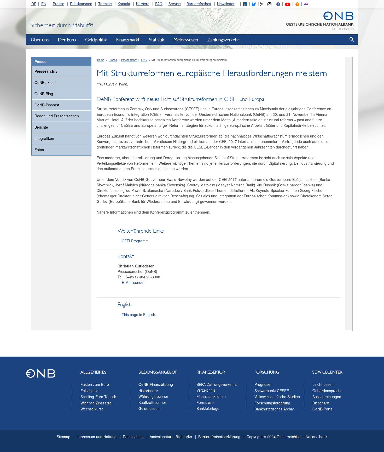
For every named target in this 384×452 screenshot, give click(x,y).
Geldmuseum (149, 408)
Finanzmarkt (127, 40)
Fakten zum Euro (94, 384)
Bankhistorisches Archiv (274, 408)
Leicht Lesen (323, 384)
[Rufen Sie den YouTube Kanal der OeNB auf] (287, 3)
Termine (105, 3)
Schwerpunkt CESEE (271, 390)
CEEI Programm (135, 240)
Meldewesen (185, 40)
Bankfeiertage (207, 408)
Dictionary (320, 402)
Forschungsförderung (272, 402)
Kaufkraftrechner (152, 402)
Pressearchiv (45, 71)
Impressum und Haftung (97, 436)
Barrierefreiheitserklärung (219, 436)
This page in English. (139, 314)
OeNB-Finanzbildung (155, 384)
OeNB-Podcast (46, 104)
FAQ (158, 3)
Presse (58, 3)
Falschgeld (89, 390)
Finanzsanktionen (211, 396)
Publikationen (81, 3)
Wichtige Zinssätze (96, 402)
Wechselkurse (92, 408)
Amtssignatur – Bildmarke (171, 436)
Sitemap (63, 436)
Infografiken (44, 138)
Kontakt (124, 3)
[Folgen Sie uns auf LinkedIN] (245, 3)
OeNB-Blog (43, 93)
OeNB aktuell (45, 82)
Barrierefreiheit (199, 3)
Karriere (142, 3)
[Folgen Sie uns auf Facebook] (278, 3)
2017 (144, 60)
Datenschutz (133, 436)
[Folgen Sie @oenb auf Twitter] (261, 3)
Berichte (41, 127)
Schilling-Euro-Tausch (98, 396)
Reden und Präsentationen (56, 115)
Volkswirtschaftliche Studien (277, 396)
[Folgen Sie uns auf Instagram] (269, 3)
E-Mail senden (134, 282)
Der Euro (67, 40)
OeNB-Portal (322, 408)
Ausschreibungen (326, 396)
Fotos (39, 149)
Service (174, 3)
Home (100, 60)
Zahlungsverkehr (223, 40)
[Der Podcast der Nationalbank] (297, 3)
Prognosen (263, 384)
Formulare (205, 402)
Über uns (40, 40)
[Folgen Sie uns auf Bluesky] (254, 3)
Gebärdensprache (327, 390)
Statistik (156, 40)
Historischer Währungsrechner (153, 393)
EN (43, 3)
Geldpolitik (96, 40)
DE (33, 3)
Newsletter (226, 3)
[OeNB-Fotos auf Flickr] (306, 3)
